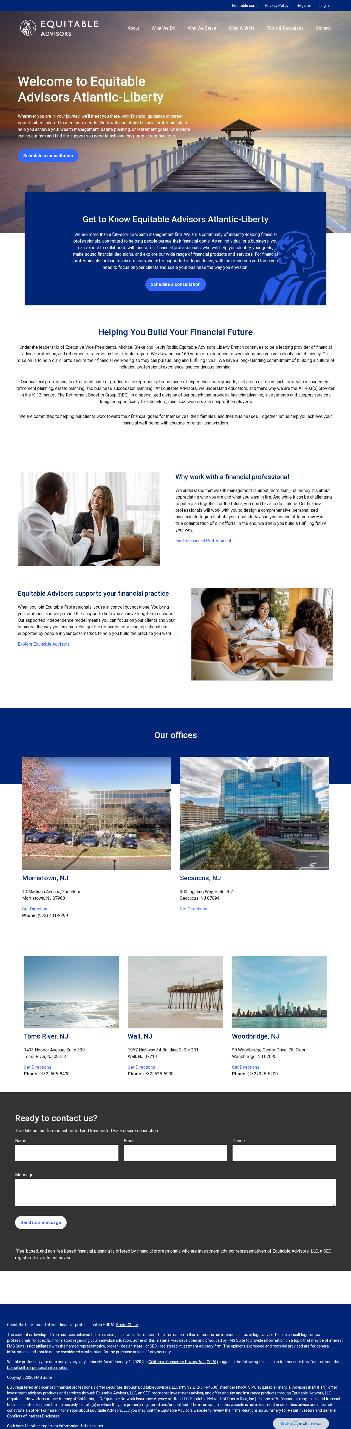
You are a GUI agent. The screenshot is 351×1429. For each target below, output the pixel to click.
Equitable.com (244, 5)
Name (20, 1140)
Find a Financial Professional (203, 540)
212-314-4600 (205, 1387)
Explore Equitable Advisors (44, 644)
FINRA (241, 1387)
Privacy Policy (276, 5)
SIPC (252, 1387)
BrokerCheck (127, 1325)
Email (129, 1140)
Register (304, 5)
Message (24, 1174)
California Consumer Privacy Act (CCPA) (183, 1362)
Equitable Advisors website (184, 1410)
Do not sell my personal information (38, 1367)
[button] (133, 28)
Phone (239, 1140)
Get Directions (36, 909)
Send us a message (41, 1222)
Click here (15, 1426)
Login (324, 5)
